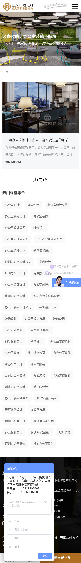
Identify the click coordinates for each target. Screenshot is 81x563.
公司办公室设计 (41, 330)
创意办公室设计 (15, 387)
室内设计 (45, 261)
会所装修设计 (62, 375)
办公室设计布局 (35, 318)
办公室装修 (40, 216)
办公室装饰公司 (43, 421)
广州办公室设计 (15, 273)
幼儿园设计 (40, 387)
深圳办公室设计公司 (18, 261)
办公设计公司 (13, 432)
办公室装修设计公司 (18, 307)
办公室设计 (12, 205)
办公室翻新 (38, 364)
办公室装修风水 (15, 250)
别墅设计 (36, 341)
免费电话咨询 (60, 557)
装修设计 (39, 227)
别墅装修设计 (42, 250)
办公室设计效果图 (16, 239)
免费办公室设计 (43, 273)
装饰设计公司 (48, 307)
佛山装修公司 (36, 352)
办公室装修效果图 (16, 398)
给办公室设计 (13, 364)
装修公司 (59, 318)
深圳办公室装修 (15, 443)
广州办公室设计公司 (49, 239)
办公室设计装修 (57, 205)
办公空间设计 (42, 284)
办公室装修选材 (60, 341)
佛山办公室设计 (15, 421)
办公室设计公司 (15, 227)
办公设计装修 (13, 330)
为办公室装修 (62, 352)
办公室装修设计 (15, 216)
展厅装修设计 (13, 409)
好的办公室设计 (43, 443)
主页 (5, 72)
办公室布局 (38, 409)
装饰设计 (11, 318)
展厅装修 (65, 432)
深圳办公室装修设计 (46, 296)
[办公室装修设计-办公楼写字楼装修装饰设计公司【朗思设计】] (17, 6)
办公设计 (33, 205)
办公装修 (39, 375)
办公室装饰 (12, 352)
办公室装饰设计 (15, 284)
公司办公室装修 (15, 375)
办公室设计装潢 (46, 398)
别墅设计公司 (13, 341)
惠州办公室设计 (15, 296)
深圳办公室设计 (41, 432)
